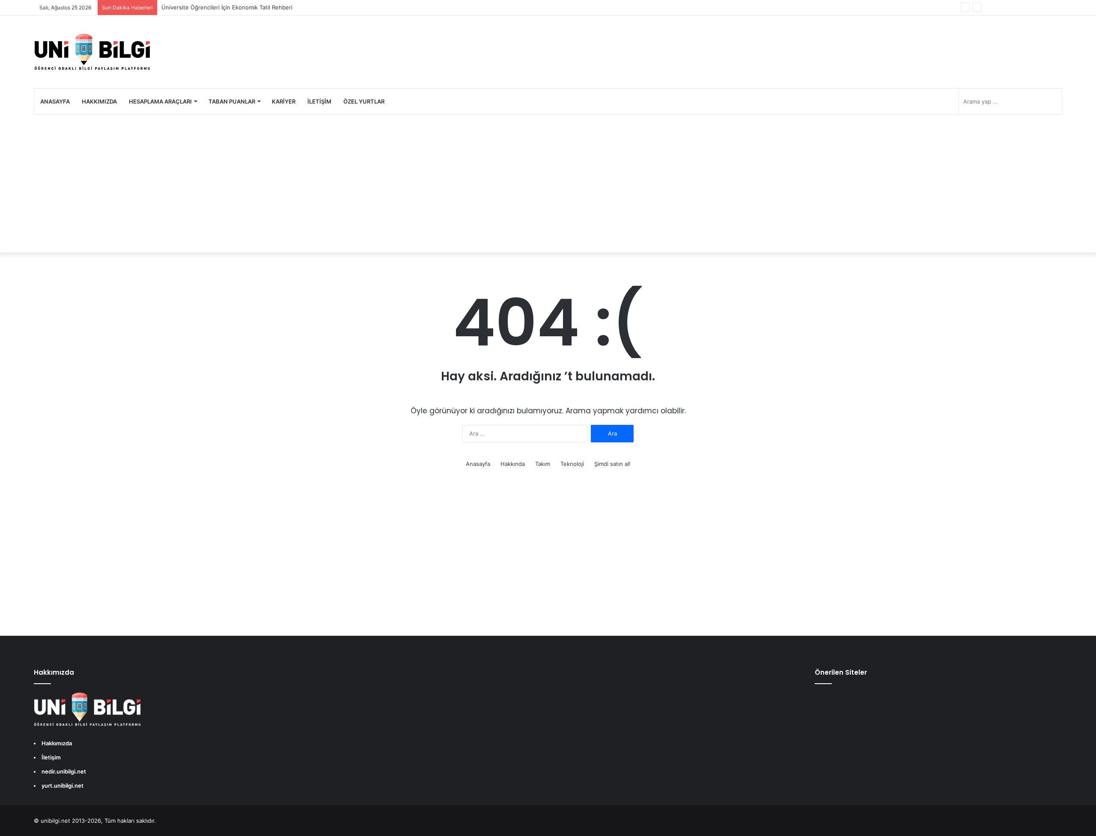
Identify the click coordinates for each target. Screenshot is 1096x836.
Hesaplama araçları (160, 101)
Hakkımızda (99, 101)
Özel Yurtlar (363, 101)
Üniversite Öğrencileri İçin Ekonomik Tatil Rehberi (226, 7)
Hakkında (512, 463)
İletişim (319, 101)
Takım (542, 463)
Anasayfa (55, 101)
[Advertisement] (548, 183)
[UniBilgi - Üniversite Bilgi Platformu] (92, 52)
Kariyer (283, 101)
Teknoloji (572, 463)
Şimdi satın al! (612, 463)
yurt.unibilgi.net (62, 785)
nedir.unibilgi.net (64, 771)
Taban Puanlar (231, 101)
